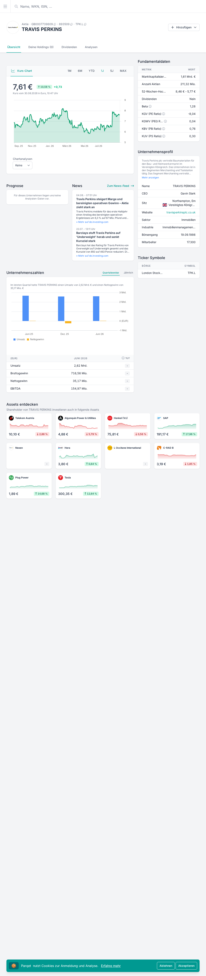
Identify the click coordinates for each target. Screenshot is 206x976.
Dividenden (69, 47)
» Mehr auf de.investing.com (92, 221)
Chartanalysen (22, 158)
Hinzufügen (184, 27)
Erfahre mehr (111, 966)
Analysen (91, 47)
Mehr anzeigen (150, 177)
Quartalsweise (111, 272)
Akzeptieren (186, 965)
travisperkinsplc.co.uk (181, 212)
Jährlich (128, 272)
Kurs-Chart (24, 70)
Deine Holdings (41, 47)
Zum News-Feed (118, 185)
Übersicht (13, 47)
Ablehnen (166, 965)
